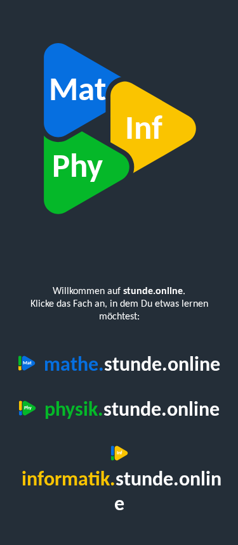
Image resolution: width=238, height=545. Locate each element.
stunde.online (132, 366)
